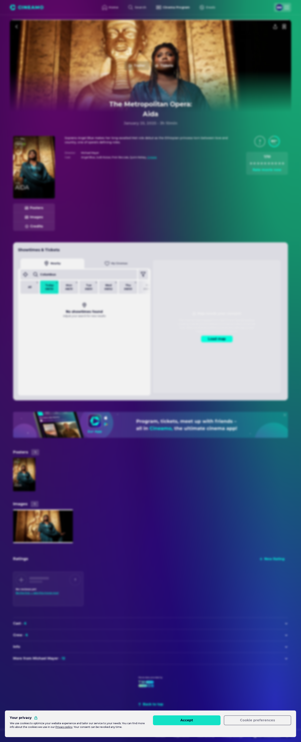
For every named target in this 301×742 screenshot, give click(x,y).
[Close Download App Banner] (285, 415)
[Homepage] (27, 7)
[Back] (16, 26)
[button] (259, 141)
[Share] (275, 26)
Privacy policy (63, 726)
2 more (152, 157)
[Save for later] (284, 26)
